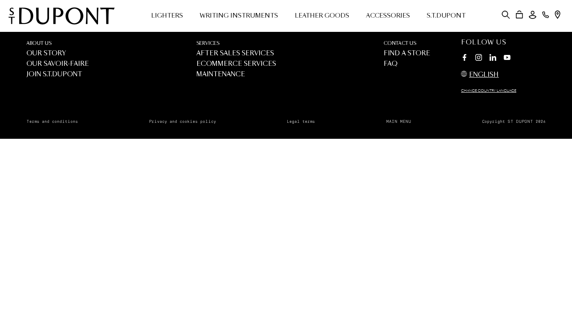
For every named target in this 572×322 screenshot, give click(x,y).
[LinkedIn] (493, 58)
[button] (506, 14)
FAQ (390, 64)
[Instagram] (478, 58)
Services (207, 43)
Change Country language (488, 91)
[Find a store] (557, 14)
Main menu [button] (398, 121)
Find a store (407, 53)
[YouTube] (507, 58)
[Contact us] (545, 14)
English (484, 75)
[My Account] (532, 14)
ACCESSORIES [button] (388, 16)
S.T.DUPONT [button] (446, 16)
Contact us (400, 43)
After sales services (235, 53)
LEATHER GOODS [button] (322, 16)
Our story (46, 53)
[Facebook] (464, 58)
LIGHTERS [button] (167, 16)
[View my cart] (519, 14)
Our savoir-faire (57, 64)
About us (39, 43)
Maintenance (220, 74)
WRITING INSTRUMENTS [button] (239, 16)
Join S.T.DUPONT (54, 74)
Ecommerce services (236, 64)
